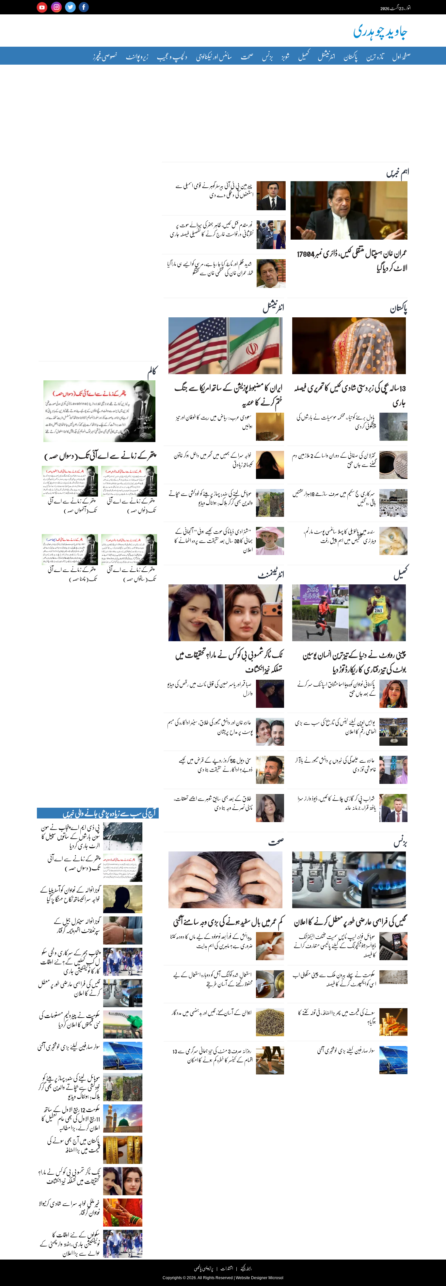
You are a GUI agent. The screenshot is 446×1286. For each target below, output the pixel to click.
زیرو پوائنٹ (137, 56)
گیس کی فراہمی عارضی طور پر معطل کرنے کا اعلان (350, 921)
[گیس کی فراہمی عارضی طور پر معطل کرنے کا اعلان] (349, 881)
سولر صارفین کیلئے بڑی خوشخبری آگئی (346, 1050)
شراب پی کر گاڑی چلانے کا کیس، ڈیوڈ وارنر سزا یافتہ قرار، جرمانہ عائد (337, 803)
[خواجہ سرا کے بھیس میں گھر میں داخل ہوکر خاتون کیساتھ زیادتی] (270, 466)
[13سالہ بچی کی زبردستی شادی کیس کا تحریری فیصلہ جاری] (349, 347)
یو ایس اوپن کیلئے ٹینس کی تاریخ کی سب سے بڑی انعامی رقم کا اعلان (335, 727)
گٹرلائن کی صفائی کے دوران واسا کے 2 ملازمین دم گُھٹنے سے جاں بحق (334, 460)
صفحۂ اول (401, 56)
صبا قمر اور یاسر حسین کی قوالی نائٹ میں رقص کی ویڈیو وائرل (210, 688)
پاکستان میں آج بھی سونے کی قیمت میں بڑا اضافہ (73, 1145)
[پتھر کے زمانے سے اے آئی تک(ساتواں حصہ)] (129, 551)
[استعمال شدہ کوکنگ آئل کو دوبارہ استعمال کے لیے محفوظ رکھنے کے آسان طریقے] (270, 986)
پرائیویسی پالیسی (204, 1268)
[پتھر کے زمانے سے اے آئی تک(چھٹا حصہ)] (70, 551)
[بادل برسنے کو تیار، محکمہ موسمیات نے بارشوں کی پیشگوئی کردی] (393, 428)
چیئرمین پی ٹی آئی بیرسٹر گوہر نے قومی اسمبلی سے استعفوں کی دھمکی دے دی (214, 190)
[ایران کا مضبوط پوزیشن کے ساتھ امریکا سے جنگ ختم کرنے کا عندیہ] (225, 347)
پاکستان (350, 56)
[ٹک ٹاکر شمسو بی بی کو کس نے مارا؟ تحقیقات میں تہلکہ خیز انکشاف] (225, 614)
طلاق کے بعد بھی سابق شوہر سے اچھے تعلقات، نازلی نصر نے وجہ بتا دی (213, 803)
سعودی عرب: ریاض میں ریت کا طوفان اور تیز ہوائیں (214, 421)
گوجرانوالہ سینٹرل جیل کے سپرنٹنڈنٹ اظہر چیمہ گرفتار (77, 925)
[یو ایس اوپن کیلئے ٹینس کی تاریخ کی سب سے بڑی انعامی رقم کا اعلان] (393, 733)
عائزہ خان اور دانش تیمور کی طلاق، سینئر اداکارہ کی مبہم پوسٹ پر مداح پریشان (210, 727)
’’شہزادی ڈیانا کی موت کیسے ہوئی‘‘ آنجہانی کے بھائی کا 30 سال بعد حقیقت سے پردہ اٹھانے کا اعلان (213, 540)
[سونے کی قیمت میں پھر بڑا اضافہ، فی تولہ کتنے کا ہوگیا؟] (393, 1023)
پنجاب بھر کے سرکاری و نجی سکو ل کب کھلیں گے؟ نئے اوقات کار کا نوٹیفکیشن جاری (70, 961)
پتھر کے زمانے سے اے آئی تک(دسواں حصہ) (99, 455)
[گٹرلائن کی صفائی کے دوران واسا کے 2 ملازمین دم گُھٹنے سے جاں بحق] (393, 466)
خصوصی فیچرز (105, 56)
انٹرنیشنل (326, 56)
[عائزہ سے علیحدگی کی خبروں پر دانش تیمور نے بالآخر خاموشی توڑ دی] (393, 771)
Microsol (275, 1278)
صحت (247, 56)
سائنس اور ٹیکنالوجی (214, 56)
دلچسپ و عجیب (172, 56)
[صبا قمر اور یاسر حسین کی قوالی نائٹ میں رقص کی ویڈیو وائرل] (270, 695)
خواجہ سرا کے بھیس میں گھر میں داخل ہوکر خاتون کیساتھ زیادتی (213, 460)
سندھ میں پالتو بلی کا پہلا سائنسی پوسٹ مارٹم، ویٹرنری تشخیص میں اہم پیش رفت (340, 536)
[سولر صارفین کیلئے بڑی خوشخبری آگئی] (393, 1062)
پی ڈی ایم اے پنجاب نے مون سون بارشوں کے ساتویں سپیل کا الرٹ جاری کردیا (70, 836)
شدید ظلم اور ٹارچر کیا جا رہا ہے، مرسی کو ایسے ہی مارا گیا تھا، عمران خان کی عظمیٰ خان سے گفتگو (210, 268)
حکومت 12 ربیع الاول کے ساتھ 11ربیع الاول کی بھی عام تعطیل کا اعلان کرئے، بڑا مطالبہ (70, 1118)
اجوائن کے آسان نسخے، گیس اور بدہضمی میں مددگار (211, 1012)
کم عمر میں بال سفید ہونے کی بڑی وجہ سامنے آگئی (227, 921)
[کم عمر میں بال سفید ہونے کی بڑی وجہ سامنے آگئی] (225, 881)
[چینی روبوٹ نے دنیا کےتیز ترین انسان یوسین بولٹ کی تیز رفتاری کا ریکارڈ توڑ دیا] (349, 614)
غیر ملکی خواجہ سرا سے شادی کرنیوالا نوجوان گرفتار (69, 1208)
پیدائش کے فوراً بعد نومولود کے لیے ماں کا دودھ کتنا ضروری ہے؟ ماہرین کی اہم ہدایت (211, 941)
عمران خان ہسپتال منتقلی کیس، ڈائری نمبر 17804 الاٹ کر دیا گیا (352, 260)
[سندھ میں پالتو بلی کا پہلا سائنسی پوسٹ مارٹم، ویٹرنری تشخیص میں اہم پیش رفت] (393, 543)
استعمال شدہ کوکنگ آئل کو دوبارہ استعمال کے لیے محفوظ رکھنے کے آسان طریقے (213, 979)
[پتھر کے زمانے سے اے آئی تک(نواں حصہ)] (129, 483)
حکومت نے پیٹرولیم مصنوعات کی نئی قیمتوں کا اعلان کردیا (69, 1020)
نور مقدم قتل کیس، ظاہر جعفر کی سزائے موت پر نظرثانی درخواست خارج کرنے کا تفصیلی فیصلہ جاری (211, 229)
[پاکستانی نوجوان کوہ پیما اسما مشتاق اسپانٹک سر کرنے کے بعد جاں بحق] (393, 695)
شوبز (286, 56)
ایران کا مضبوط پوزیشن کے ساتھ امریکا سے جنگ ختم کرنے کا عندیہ (228, 394)
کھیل (303, 56)
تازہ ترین (375, 56)
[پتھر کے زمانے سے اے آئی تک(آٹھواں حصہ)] (70, 483)
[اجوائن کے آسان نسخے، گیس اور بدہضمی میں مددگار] (270, 1024)
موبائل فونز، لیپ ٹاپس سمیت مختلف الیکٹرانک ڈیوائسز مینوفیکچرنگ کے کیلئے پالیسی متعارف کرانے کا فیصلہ (335, 945)
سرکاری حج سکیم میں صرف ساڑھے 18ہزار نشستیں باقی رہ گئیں (334, 498)
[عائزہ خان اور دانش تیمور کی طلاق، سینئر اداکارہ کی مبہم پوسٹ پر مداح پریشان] (270, 733)
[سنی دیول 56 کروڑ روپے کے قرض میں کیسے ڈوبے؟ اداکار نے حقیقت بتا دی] (270, 771)
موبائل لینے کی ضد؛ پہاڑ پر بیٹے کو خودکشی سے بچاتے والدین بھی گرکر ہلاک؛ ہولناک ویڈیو (210, 498)
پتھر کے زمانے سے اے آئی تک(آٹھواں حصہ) (72, 505)
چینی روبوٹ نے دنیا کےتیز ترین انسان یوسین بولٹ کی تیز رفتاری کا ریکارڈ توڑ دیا (354, 661)
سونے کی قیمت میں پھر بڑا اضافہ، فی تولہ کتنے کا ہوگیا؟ (337, 1017)
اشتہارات (226, 1268)
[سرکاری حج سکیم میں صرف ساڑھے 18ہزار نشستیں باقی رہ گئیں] (393, 504)
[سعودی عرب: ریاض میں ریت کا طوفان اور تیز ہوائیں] (270, 428)
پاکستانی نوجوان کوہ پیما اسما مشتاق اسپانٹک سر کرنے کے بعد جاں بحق (336, 688)
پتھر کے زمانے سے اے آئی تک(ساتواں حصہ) (131, 574)
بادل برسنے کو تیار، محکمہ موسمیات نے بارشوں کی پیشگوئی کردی (336, 421)
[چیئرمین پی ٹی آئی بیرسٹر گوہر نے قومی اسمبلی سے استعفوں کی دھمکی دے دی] (271, 197)
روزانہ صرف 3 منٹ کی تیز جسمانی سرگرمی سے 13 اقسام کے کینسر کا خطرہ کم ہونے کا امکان (212, 1055)
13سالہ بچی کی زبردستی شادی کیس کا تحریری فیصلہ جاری (350, 394)
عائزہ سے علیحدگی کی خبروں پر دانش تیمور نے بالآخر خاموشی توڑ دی (335, 765)
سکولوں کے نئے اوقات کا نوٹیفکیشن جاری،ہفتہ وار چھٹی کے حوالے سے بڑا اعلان (70, 1243)
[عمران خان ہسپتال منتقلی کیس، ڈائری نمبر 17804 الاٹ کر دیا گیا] (349, 212)
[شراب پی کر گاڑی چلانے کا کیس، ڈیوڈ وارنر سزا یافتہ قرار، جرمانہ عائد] (393, 810)
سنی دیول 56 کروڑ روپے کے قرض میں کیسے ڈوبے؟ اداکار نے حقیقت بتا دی (216, 765)
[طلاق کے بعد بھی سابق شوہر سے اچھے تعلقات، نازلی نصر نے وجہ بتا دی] (270, 810)
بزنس (267, 56)
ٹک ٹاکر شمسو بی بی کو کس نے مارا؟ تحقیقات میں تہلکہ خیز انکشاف (228, 661)
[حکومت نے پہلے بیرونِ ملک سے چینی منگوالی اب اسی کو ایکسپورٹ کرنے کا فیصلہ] (393, 979)
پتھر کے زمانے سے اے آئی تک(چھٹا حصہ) (72, 574)
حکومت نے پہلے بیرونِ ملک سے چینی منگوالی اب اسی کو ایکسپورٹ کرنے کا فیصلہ (334, 979)
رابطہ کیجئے (246, 1268)
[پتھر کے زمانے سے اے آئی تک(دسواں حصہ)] (99, 413)
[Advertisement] (223, 109)
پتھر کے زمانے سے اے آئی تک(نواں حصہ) (131, 505)
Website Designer (251, 1278)
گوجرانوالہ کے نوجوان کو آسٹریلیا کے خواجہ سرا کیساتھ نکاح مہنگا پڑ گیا (70, 894)
